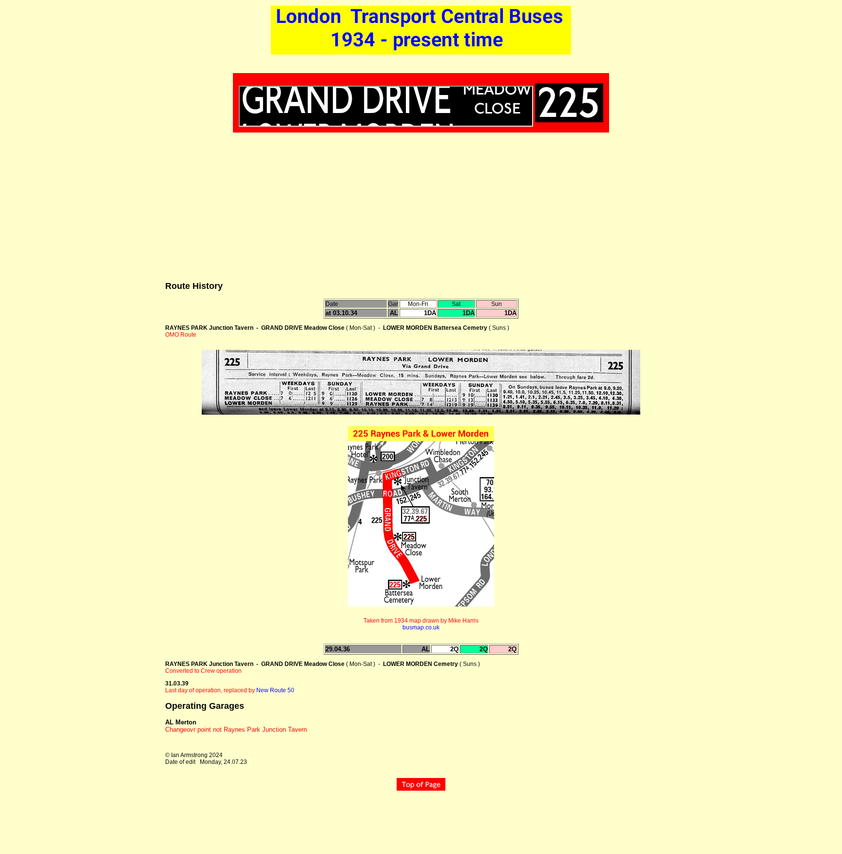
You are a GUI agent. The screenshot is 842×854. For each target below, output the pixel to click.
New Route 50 (275, 690)
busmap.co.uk (421, 627)
